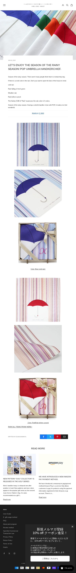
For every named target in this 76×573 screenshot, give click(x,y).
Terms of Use (7, 544)
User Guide (7, 514)
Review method (8, 527)
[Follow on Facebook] (4, 553)
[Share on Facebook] (43, 437)
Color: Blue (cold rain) (38, 269)
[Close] (72, 526)
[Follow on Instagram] (14, 553)
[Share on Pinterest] (57, 437)
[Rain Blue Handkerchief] (38, 144)
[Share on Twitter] (50, 437)
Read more (7, 499)
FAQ (4, 520)
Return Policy (7, 540)
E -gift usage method (10, 517)
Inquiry (5, 547)
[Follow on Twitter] (9, 553)
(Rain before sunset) (38, 423)
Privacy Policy (8, 537)
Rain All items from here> (20, 427)
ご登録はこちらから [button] (50, 559)
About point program (10, 524)
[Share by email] (64, 437)
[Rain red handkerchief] (38, 299)
